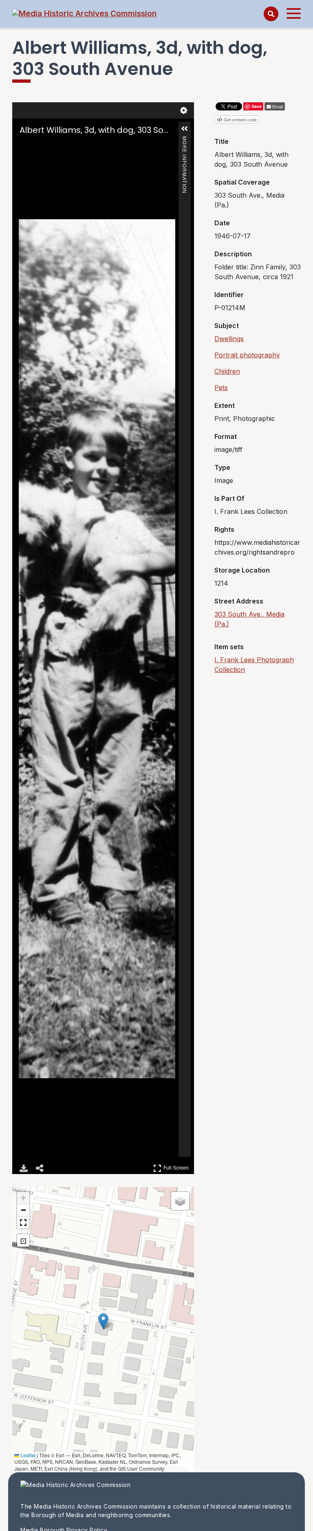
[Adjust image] (58, 146)
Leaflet (27, 1455)
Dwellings (229, 339)
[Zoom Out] (36, 146)
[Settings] (184, 110)
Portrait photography (247, 355)
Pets (221, 387)
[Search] (271, 14)
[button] (185, 129)
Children (227, 371)
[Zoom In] (24, 146)
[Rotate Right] (47, 146)
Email (277, 106)
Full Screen (177, 1166)
